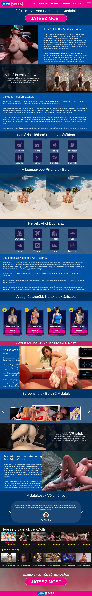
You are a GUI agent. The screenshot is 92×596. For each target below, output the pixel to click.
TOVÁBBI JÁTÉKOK (79, 4)
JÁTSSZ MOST (46, 18)
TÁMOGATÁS (55, 4)
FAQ (34, 4)
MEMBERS (66, 4)
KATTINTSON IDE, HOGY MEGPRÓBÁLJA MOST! (46, 343)
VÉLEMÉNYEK (43, 4)
